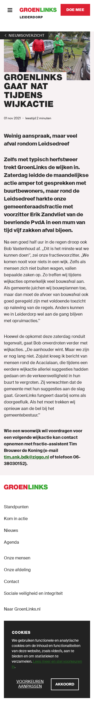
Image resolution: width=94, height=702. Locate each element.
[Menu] (10, 10)
